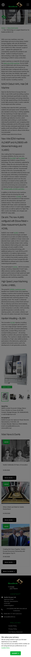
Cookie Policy (5, 648)
